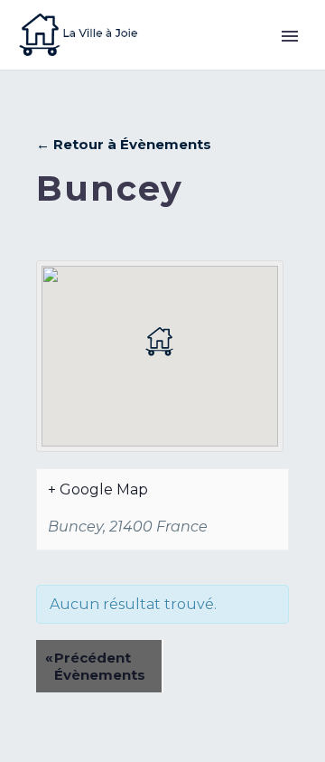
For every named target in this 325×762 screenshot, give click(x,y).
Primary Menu (290, 36)
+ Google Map (98, 489)
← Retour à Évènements (123, 144)
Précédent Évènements (95, 666)
